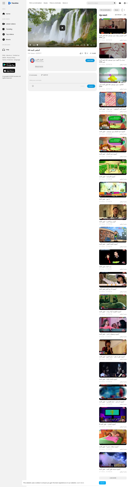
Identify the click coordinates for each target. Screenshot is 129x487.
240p (90, 40)
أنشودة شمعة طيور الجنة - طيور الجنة (109, 469)
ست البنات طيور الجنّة (105, 267)
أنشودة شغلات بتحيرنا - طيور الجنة (108, 447)
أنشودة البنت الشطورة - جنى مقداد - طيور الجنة (112, 109)
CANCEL (82, 86)
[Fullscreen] (94, 45)
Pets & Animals (55, 3)
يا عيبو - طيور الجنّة (104, 199)
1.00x (81, 45)
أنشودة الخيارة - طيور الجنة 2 (107, 424)
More (64, 3)
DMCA (4, 58)
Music (46, 3)
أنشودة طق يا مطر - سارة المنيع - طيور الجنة (112, 357)
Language (17, 60)
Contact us (16, 55)
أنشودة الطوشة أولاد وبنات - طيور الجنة (110, 312)
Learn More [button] (80, 483)
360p (90, 37)
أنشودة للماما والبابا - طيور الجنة (108, 379)
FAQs (3, 55)
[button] (125, 3)
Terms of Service (7, 60)
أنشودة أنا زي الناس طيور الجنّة (107, 289)
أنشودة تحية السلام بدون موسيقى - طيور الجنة (112, 131)
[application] (62, 28)
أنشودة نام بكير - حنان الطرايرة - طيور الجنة (111, 402)
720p (91, 45)
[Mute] (88, 45)
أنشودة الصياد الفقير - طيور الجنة (108, 244)
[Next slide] (124, 10)
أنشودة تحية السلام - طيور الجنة (108, 154)
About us (9, 55)
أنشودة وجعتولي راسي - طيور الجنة (109, 334)
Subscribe (90, 60)
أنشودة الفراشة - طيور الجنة (107, 177)
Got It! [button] (102, 483)
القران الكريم (39, 60)
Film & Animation (35, 3)
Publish (91, 86)
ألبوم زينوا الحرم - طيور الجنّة (107, 222)
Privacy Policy (11, 58)
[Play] (30, 45)
